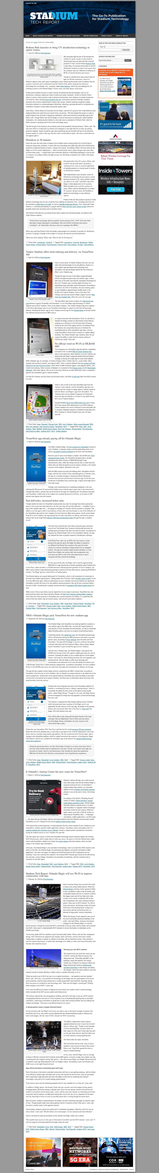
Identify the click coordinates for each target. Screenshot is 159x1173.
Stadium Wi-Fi (45, 431)
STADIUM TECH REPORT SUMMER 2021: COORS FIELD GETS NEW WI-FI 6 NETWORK (115, 73)
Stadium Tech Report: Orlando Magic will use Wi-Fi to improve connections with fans (59, 874)
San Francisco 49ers (33, 431)
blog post (86, 709)
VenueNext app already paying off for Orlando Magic (53, 438)
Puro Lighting (72, 245)
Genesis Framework (111, 1169)
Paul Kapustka (45, 53)
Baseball (44, 424)
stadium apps (82, 762)
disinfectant (84, 242)
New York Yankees (32, 426)
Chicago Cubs (77, 368)
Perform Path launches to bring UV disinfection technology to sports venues (58, 48)
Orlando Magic (41, 245)
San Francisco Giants (47, 426)
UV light (80, 245)
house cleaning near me (53, 100)
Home (27, 35)
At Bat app (76, 377)
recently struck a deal (82, 578)
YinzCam (31, 606)
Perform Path (90, 64)
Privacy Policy (106, 35)
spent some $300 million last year (77, 403)
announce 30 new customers (81, 729)
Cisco (47, 1127)
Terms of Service (122, 35)
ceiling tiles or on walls (43, 204)
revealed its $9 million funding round (79, 585)
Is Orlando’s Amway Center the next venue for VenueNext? (56, 771)
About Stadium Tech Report (43, 35)
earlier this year (69, 635)
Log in (131, 1169)
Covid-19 (49, 242)
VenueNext (59, 426)
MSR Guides (58, 1127)
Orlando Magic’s (68, 889)
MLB (34, 429)
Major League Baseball (81, 424)
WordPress (124, 1169)
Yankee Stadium (61, 431)
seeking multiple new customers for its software (42, 830)
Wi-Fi (65, 426)
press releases (71, 640)
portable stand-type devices (68, 204)
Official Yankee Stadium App (82, 352)
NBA (91, 424)
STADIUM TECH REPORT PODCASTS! (68, 35)
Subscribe (126, 50)
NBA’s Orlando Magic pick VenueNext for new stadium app (57, 615)
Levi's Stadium (68, 424)
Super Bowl (68, 604)
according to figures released (63, 451)
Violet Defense (65, 86)
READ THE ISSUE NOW (107, 91)
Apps (39, 424)
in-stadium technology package (84, 789)
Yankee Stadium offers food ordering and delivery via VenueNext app (59, 253)
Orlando (51, 1129)
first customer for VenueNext (78, 447)
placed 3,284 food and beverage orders (60, 518)
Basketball (45, 604)
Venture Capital (78, 604)
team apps (91, 1129)
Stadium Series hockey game (65, 821)
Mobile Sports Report (44, 7)
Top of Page (29, 1169)
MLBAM (39, 429)
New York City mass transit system (74, 206)
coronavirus (41, 242)
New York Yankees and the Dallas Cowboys (77, 594)
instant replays (63, 841)
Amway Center (51, 606)
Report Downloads (90, 35)
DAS (60, 424)
